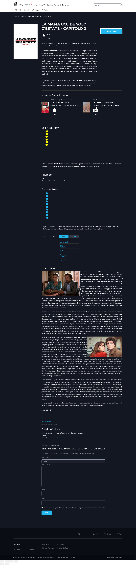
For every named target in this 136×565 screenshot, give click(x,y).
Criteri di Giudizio (62, 548)
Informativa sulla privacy (114, 557)
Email (44, 499)
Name (44, 489)
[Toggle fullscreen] (11, 561)
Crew (74, 236)
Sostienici (31, 550)
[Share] (7, 561)
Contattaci (45, 545)
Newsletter (60, 545)
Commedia (74, 100)
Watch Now (111, 31)
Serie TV (42, 5)
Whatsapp (35, 10)
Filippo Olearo (46, 421)
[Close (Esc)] (2, 561)
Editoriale (65, 5)
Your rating (45, 457)
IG (20, 10)
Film (36, 5)
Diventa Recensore (48, 548)
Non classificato (61, 46)
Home (15, 16)
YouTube (45, 10)
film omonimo (89, 272)
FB (16, 10)
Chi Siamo (17, 550)
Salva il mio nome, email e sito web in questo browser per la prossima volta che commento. (74, 508)
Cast (63, 236)
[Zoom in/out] (16, 561)
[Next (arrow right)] (7, 564)
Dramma (117, 100)
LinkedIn (26, 10)
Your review (46, 464)
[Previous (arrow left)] (2, 564)
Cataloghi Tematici (54, 5)
